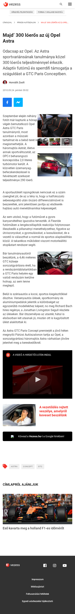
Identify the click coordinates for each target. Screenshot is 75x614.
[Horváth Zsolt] (5, 82)
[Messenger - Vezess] (18, 102)
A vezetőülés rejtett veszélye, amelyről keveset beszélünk (53, 411)
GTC (40, 466)
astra (14, 466)
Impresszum (38, 579)
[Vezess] (15, 4)
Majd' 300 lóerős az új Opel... (55, 22)
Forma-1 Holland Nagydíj (50, 12)
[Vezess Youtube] (64, 564)
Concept (28, 466)
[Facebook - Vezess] (7, 102)
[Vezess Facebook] (45, 564)
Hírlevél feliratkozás (22, 12)
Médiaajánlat (37, 586)
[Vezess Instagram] (54, 564)
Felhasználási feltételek (37, 594)
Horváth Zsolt (17, 82)
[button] (37, 380)
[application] (37, 380)
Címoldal (7, 22)
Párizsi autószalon (26, 22)
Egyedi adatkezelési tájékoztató (37, 601)
